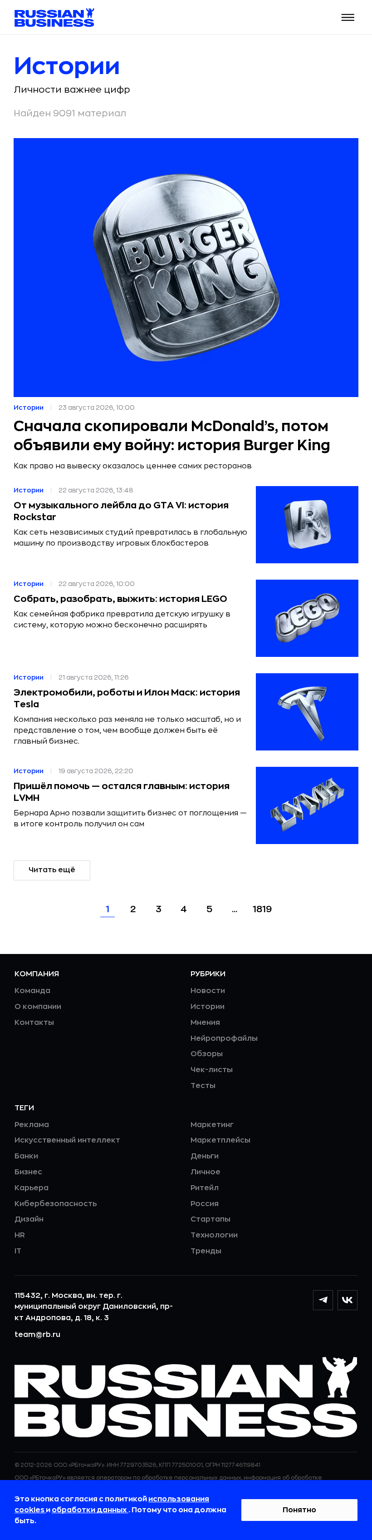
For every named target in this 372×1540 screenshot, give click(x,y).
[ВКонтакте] (347, 1300)
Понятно (299, 1510)
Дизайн (29, 1219)
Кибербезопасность (56, 1203)
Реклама (32, 1124)
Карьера (32, 1188)
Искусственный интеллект (67, 1140)
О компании (38, 1006)
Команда (32, 990)
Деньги (205, 1156)
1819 (262, 909)
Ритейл (205, 1188)
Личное (205, 1172)
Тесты (203, 1085)
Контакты (34, 1022)
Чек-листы (212, 1069)
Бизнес (28, 1172)
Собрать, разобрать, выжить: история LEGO (120, 599)
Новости (208, 990)
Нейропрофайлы (224, 1038)
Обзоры (207, 1054)
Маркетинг (212, 1124)
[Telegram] (323, 1300)
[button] (348, 17)
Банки (26, 1156)
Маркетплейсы (220, 1140)
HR (20, 1235)
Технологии (214, 1235)
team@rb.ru (37, 1334)
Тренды (206, 1251)
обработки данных (90, 1510)
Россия (205, 1203)
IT (18, 1251)
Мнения (205, 1022)
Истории (208, 1006)
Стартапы (210, 1219)
